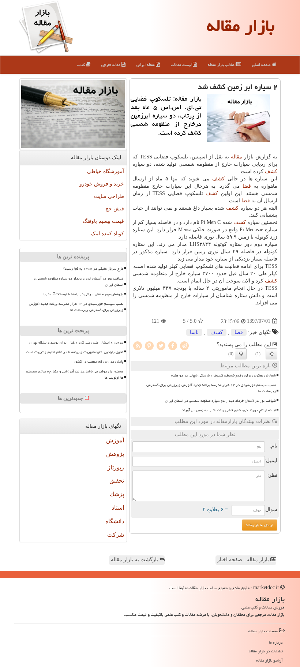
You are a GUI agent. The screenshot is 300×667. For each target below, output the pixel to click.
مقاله (236, 157)
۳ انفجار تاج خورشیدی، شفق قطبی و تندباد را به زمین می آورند (229, 410)
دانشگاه (114, 521)
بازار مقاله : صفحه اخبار (243, 559)
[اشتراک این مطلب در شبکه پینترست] (149, 345)
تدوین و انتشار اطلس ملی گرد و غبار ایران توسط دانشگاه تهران (76, 342)
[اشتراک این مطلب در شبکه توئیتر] (161, 345)
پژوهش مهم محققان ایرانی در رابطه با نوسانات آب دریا (83, 294)
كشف (271, 171)
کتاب (81, 64)
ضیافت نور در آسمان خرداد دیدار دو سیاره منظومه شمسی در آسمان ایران (220, 400)
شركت (115, 535)
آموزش (115, 440)
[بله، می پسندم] (271, 353)
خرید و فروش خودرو (101, 184)
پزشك (117, 494)
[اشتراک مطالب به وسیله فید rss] (137, 345)
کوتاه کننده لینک (107, 233)
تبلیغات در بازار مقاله (266, 651)
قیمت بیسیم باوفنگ (103, 221)
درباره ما (276, 642)
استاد (118, 508)
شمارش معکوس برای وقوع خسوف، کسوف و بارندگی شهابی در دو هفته (223, 375)
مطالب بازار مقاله (222, 64)
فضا (247, 186)
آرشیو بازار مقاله (269, 660)
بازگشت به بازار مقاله (135, 559)
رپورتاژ (116, 467)
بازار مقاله (240, 25)
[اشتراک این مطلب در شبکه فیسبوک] (173, 345)
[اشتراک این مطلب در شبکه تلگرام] (184, 345)
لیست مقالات (182, 64)
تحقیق (116, 480)
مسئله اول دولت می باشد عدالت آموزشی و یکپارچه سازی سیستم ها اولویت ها (74, 374)
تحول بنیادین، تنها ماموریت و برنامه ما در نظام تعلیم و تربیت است (74, 352)
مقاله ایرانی (146, 64)
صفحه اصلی (262, 64)
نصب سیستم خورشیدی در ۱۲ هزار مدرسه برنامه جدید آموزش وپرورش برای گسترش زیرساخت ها (211, 388)
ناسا (194, 332)
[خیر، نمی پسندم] (241, 353)
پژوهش (115, 454)
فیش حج (114, 208)
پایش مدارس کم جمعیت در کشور (98, 361)
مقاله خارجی (111, 64)
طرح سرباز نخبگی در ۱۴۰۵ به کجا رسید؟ (93, 268)
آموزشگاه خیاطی (105, 171)
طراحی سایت (109, 196)
